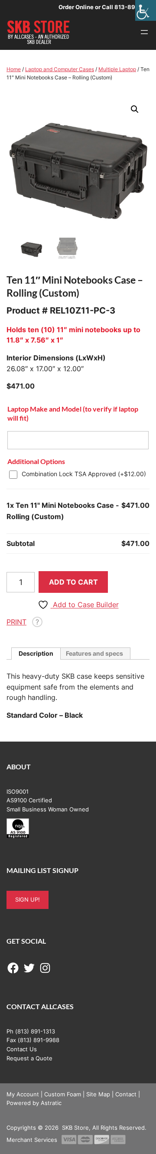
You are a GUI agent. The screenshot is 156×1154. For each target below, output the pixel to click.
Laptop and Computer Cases (59, 69)
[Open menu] (144, 32)
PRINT (16, 622)
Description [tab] (36, 653)
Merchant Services (31, 1139)
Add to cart (73, 582)
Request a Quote (29, 1058)
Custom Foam (62, 1094)
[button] (135, 109)
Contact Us (21, 1049)
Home (13, 69)
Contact (125, 1094)
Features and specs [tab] (94, 653)
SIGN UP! (27, 899)
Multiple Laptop (117, 69)
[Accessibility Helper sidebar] (145, 10)
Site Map (98, 1094)
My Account (22, 1094)
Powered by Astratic (34, 1102)
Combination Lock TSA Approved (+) (84, 473)
